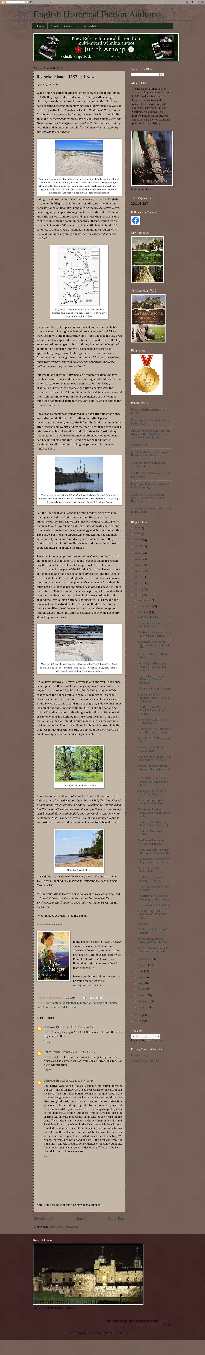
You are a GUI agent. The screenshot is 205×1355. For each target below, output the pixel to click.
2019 (138, 558)
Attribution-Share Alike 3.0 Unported (139, 1324)
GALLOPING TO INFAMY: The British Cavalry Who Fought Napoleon (148, 498)
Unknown (49, 1027)
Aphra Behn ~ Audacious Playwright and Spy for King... (153, 781)
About (54, 26)
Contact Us (71, 26)
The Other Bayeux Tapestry (154, 688)
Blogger (133, 1333)
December (145, 600)
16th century (53, 1003)
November (145, 606)
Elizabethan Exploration (76, 1003)
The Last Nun (139, 445)
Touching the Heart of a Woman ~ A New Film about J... (152, 667)
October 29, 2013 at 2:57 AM (77, 1027)
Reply (47, 1041)
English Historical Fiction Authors (95, 14)
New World (58, 1007)
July (141, 971)
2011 (138, 1021)
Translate (157, 1040)
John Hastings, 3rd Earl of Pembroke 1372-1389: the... (153, 914)
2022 (138, 546)
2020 (138, 552)
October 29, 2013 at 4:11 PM (76, 1081)
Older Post (116, 1219)
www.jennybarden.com (87, 985)
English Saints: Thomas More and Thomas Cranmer (151, 679)
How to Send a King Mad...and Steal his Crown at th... (154, 812)
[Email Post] (83, 998)
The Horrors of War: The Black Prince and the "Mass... (152, 710)
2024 (138, 534)
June (142, 977)
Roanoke (71, 1007)
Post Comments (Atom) (64, 1227)
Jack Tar (142, 923)
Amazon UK (87, 967)
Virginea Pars (58, 313)
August (143, 965)
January (144, 1007)
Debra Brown (52, 1052)
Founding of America (105, 1003)
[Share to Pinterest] (101, 997)
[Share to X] (95, 997)
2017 (138, 571)
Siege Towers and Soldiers (153, 905)
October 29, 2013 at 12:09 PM (78, 1052)
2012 (138, 1015)
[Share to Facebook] (98, 997)
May (141, 983)
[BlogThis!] (93, 997)
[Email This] (90, 997)
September (145, 959)
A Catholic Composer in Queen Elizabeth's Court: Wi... (154, 645)
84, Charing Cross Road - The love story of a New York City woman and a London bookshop (150, 434)
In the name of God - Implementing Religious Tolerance (153, 698)
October (144, 612)
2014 (138, 589)
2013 (138, 595)
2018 (138, 565)
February (145, 1001)
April (142, 989)
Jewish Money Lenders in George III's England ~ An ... (154, 769)
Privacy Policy (139, 1055)
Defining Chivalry (148, 617)
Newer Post (43, 1219)
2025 (138, 528)
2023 (138, 540)
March (143, 995)
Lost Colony (44, 1007)
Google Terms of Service (145, 1060)
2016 (138, 577)
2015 (138, 583)
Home (40, 26)
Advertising (91, 26)
